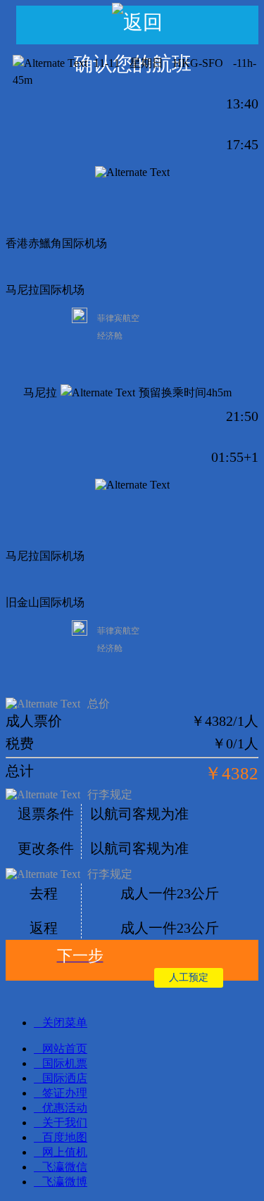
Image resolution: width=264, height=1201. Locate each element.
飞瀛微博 (64, 1182)
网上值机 (64, 1152)
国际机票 (64, 1063)
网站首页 (64, 1049)
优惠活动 (64, 1108)
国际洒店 (64, 1078)
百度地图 (64, 1137)
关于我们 (64, 1122)
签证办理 (64, 1093)
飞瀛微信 (64, 1167)
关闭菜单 (64, 1023)
